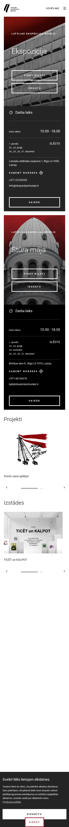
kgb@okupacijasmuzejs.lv (24, 384)
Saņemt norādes (23, 173)
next (64, 487)
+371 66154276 (18, 378)
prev (6, 487)
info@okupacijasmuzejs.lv (24, 185)
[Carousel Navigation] (35, 487)
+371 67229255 (18, 180)
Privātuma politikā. (12, 802)
